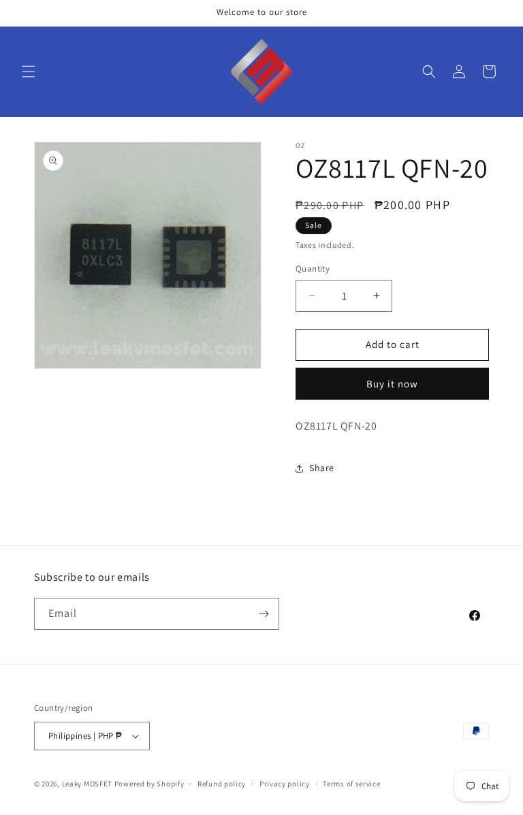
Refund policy (221, 783)
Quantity (313, 268)
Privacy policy (284, 783)
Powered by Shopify (149, 783)
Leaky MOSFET (87, 783)
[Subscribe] (264, 614)
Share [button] (321, 468)
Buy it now (392, 383)
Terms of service (351, 783)
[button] (29, 71)
